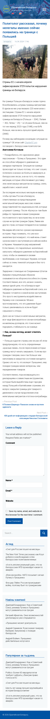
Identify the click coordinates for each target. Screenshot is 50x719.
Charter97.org (31, 142)
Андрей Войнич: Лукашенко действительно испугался (18, 639)
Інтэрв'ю (7, 41)
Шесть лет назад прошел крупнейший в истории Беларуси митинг (24, 689)
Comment (10, 443)
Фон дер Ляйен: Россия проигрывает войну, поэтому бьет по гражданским (23, 584)
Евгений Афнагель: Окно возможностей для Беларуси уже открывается (24, 616)
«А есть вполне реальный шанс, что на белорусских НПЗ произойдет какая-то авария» (24, 567)
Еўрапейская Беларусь (24, 7)
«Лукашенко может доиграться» (21, 623)
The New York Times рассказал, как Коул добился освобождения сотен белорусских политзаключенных (25, 557)
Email (9, 491)
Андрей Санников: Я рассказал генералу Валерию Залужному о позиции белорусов (25, 631)
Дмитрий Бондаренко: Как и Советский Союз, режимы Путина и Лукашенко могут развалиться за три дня (24, 607)
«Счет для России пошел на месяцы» (23, 549)
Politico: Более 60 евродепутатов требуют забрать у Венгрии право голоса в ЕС (22, 675)
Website (9, 501)
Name (9, 480)
